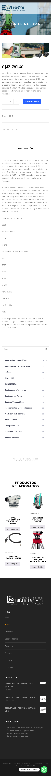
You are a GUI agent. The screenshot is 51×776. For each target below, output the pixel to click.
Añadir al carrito (32, 101)
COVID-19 (9, 667)
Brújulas (26, 372)
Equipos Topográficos (26, 402)
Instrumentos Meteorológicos (26, 408)
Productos (9, 632)
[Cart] (40, 8)
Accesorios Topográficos (26, 360)
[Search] (46, 349)
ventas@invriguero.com (19, 733)
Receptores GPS (26, 425)
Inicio (7, 617)
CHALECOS (24, 378)
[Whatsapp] (44, 769)
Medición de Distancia (26, 413)
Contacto (8, 660)
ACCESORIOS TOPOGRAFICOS (24, 366)
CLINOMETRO (24, 384)
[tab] (25, 148)
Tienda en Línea (24, 437)
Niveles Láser (26, 419)
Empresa (8, 653)
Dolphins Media (27, 765)
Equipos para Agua (24, 396)
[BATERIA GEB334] (4, 129)
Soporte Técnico (11, 639)
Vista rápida (12, 529)
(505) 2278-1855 (31, 730)
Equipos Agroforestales (26, 390)
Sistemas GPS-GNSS (26, 431)
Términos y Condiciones (19, 736)
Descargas (9, 646)
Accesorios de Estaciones (25, 459)
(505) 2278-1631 (16, 730)
